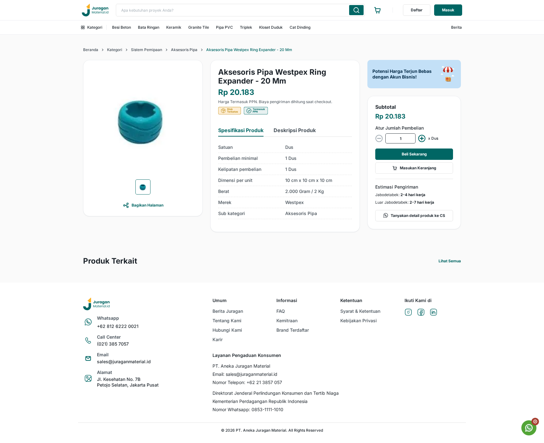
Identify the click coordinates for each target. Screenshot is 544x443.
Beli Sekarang (414, 154)
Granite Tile (198, 27)
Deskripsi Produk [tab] (295, 130)
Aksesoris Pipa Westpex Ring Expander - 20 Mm (249, 49)
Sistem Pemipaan (146, 49)
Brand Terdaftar (292, 330)
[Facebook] (421, 312)
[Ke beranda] (95, 10)
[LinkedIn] (433, 312)
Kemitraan (287, 320)
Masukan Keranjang (418, 168)
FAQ (280, 311)
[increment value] (422, 138)
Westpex (294, 202)
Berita (456, 27)
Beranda (90, 49)
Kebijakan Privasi (358, 320)
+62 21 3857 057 (264, 382)
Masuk (448, 10)
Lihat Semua (450, 261)
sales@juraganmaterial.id (124, 361)
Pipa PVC (224, 27)
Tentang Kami (226, 320)
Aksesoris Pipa (184, 49)
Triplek (246, 27)
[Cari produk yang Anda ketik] (356, 10)
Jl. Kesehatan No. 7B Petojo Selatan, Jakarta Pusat (128, 382)
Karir (217, 339)
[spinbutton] (400, 138)
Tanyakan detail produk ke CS (418, 215)
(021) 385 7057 (113, 344)
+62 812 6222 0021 (118, 326)
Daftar (416, 10)
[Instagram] (408, 312)
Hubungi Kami (227, 330)
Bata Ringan (148, 27)
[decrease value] (379, 138)
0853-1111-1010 (267, 409)
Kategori (94, 27)
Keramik (173, 27)
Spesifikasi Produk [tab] (241, 130)
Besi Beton (121, 27)
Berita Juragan (227, 311)
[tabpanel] (285, 180)
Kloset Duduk (271, 27)
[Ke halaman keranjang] (377, 10)
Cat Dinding (300, 27)
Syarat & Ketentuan (360, 311)
